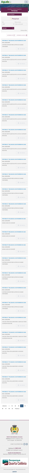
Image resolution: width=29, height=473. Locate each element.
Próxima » (17, 408)
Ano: (3, 22)
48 (9, 408)
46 (2, 408)
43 (18, 406)
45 (25, 406)
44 (21, 406)
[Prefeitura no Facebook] (24, 444)
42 (15, 406)
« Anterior (4, 406)
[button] (21, 48)
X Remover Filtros (24, 30)
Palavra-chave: (18, 22)
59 (12, 408)
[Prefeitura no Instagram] (27, 444)
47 (5, 408)
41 (12, 406)
